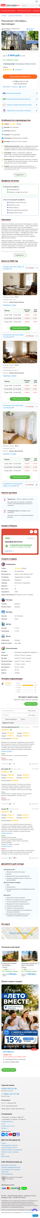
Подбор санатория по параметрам (11, 1149)
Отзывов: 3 (18, 69)
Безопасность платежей (8, 1165)
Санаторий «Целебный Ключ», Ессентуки (29, 964)
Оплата (3, 1143)
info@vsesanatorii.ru (7, 1121)
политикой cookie (28, 1212)
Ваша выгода (5, 1156)
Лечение (19, 736)
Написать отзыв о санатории (10, 1152)
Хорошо (35, 1215)
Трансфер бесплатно (14, 542)
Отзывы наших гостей (8, 1126)
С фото (23, 719)
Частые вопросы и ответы (9, 1147)
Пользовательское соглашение (10, 1169)
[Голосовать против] (14, 764)
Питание (4, 733)
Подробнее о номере (9, 305)
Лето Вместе (8, 1052)
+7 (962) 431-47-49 (20, 81)
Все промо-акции (9, 1070)
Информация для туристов (9, 1145)
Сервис (3, 736)
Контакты (4, 1128)
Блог (2, 1154)
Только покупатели (11, 719)
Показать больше (6, 751)
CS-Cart (32, 1196)
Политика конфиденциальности (10, 1167)
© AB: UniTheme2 (20, 1197)
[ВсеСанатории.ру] (10, 5)
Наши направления (7, 1174)
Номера (19, 733)
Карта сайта (4, 1171)
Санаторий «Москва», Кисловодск (9, 964)
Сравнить (24, 86)
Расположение (6, 738)
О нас (3, 1123)
